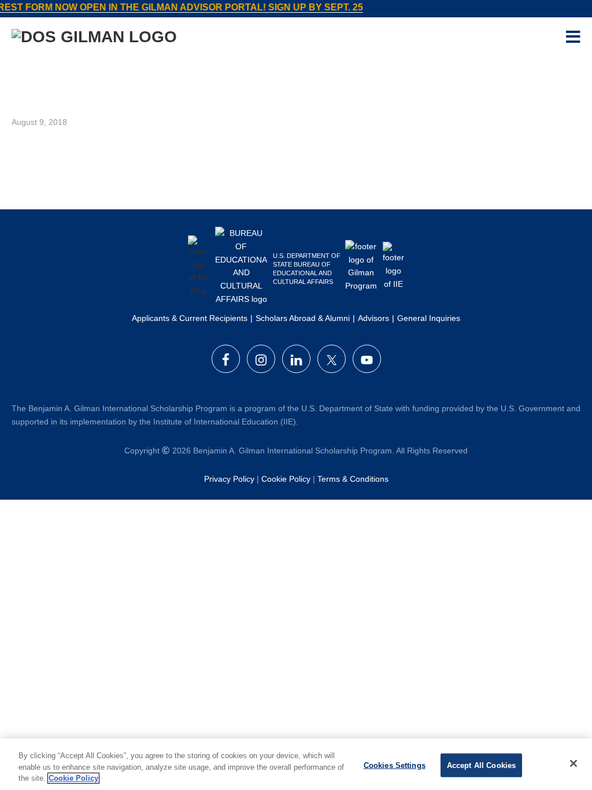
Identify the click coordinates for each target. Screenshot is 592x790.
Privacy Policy (229, 478)
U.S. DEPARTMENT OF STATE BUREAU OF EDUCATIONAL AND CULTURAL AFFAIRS (307, 268)
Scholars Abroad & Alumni (303, 318)
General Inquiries (428, 318)
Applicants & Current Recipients (189, 318)
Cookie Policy (285, 478)
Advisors (373, 318)
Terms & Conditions (352, 478)
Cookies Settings (395, 765)
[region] (296, 764)
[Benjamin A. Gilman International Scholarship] (94, 39)
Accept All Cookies (481, 765)
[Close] (573, 763)
